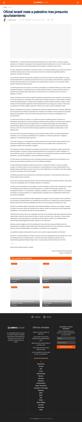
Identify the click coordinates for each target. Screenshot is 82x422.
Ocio (41, 397)
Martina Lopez (12, 20)
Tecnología (41, 407)
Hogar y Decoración (40, 385)
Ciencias (41, 366)
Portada (5, 7)
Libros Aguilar (36, 418)
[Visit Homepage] (41, 2)
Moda (40, 393)
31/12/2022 (21, 20)
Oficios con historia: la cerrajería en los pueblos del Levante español (55, 302)
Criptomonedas (41, 373)
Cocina (41, 371)
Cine (41, 369)
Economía (41, 378)
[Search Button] (78, 2)
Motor (41, 395)
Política (41, 400)
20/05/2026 (14, 305)
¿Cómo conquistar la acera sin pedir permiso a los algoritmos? (55, 278)
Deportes (40, 376)
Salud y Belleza (41, 402)
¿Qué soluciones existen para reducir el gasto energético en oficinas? (22, 302)
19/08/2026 (14, 281)
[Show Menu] (4, 2)
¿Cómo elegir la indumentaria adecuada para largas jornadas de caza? (24, 278)
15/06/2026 (46, 281)
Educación (41, 381)
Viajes (41, 409)
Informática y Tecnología (41, 388)
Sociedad (10, 7)
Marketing (41, 390)
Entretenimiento (41, 383)
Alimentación (41, 364)
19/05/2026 (46, 305)
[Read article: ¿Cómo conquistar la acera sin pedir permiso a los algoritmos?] (57, 272)
